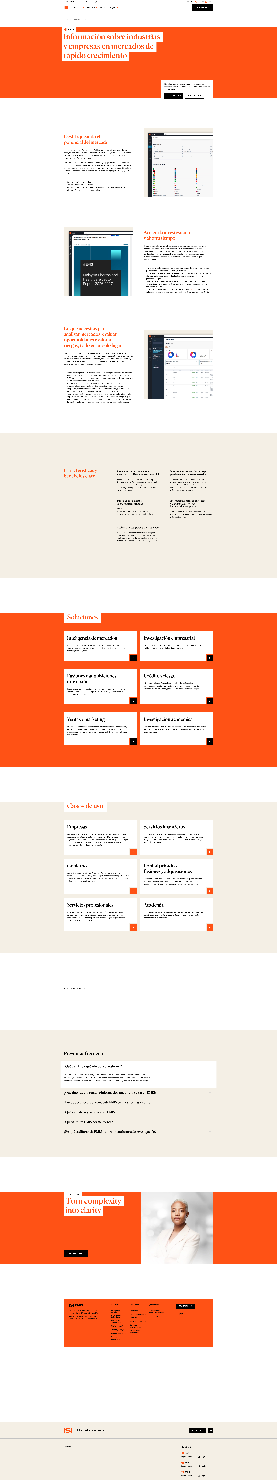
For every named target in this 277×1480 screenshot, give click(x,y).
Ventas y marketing (86, 719)
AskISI (193, 289)
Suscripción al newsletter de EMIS (156, 1312)
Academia (154, 905)
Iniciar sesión (194, 96)
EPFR (79, 2)
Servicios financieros (164, 827)
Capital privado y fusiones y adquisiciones (168, 868)
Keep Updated (198, 1430)
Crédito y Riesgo (117, 1330)
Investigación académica (168, 719)
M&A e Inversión (117, 1326)
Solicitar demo (174, 96)
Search (190, 2)
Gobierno (77, 865)
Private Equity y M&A (138, 1321)
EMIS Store (153, 1316)
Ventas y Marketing (118, 1333)
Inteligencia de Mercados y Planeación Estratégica (116, 1314)
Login (201, 2)
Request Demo (76, 1253)
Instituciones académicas (135, 1331)
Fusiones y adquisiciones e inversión (91, 678)
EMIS (72, 2)
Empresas (77, 827)
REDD (85, 2)
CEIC (66, 2)
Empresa (91, 7)
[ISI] (66, 7)
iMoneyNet (94, 2)
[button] (138, 1066)
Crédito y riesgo (160, 675)
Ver (130, 738)
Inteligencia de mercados (92, 638)
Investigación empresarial (169, 638)
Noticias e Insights (108, 7)
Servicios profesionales (90, 905)
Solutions (78, 7)
